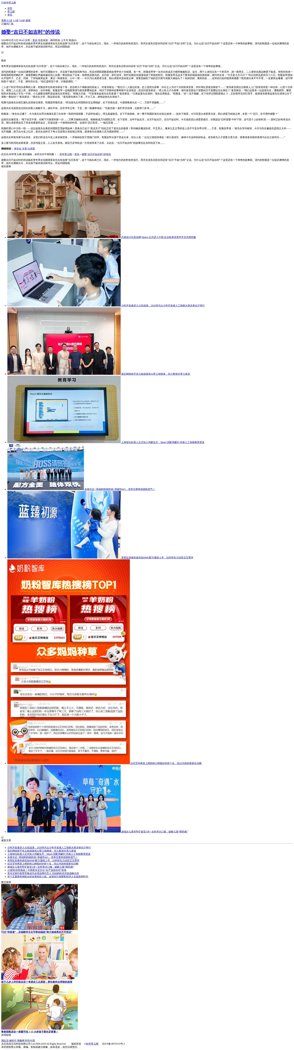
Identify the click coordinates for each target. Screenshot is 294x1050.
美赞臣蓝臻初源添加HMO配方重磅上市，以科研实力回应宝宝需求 (157, 557)
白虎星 (31, 148)
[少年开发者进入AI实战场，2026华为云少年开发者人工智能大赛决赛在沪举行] (64, 305)
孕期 (3, 20)
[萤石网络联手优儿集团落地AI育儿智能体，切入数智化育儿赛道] (64, 374)
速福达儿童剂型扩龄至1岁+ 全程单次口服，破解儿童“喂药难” (154, 831)
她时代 (13, 1040)
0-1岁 (9, 20)
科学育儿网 (66, 154)
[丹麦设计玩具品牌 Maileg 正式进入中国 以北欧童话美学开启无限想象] (64, 237)
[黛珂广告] (7, 23)
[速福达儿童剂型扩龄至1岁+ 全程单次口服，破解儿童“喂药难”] (64, 831)
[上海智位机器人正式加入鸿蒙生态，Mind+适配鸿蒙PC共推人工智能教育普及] (64, 442)
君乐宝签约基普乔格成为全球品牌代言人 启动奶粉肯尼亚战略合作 (43, 873)
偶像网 (20, 1040)
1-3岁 (16, 20)
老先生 (17, 148)
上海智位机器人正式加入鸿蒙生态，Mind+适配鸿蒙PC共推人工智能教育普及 (162, 442)
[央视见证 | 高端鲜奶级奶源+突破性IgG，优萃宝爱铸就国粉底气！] (46, 489)
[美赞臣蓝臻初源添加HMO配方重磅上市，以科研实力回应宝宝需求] (64, 557)
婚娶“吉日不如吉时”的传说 (30, 32)
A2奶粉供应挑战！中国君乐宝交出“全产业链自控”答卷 (36, 870)
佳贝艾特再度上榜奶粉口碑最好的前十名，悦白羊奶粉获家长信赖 (166, 763)
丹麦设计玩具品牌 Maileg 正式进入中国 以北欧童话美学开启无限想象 (158, 237)
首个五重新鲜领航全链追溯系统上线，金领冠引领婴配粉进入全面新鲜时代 (47, 876)
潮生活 (5, 1040)
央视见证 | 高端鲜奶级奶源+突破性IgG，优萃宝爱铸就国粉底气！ (120, 489)
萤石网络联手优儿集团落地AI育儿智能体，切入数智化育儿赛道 (155, 374)
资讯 (34, 40)
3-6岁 (22, 20)
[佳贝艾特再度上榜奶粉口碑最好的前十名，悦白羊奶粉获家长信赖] (68, 763)
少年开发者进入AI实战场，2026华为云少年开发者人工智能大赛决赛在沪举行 (163, 305)
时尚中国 (30, 1040)
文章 (24, 148)
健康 (28, 20)
